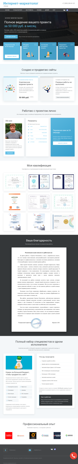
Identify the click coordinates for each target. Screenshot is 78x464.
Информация (12, 450)
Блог (54, 10)
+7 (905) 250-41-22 (68, 3)
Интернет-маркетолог (20, 3)
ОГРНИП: (32, 142)
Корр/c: (32, 138)
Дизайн (47, 10)
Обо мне (7, 10)
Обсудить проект (11, 36)
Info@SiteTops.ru (37, 450)
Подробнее (10, 153)
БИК (31, 132)
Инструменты (29, 10)
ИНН (31, 126)
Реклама (39, 10)
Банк (31, 129)
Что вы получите (17, 10)
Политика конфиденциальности (9, 463)
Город (31, 135)
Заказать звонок (11, 56)
